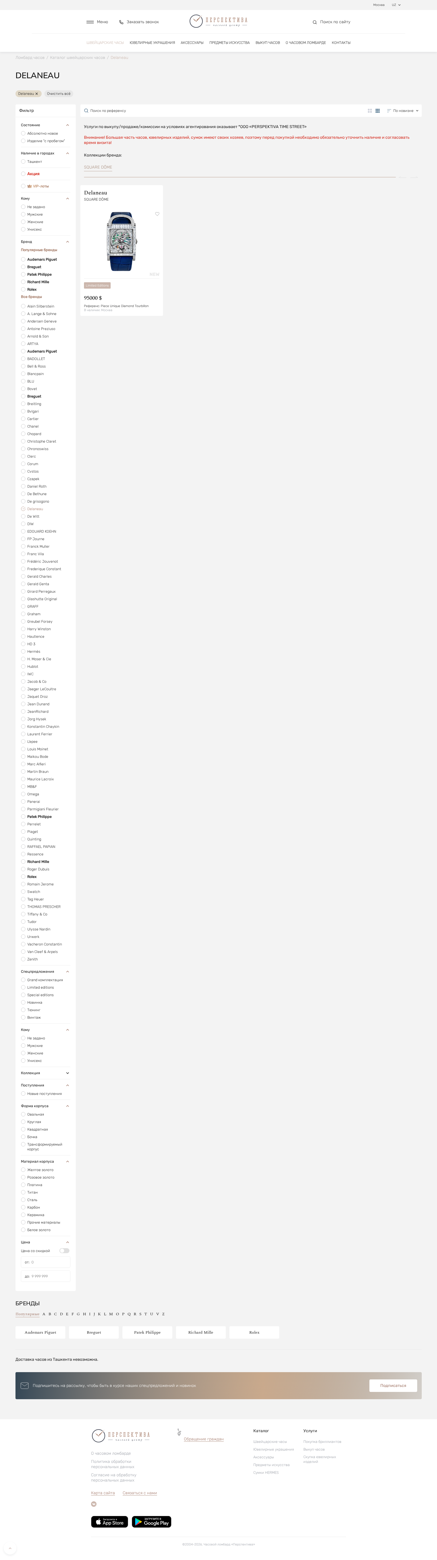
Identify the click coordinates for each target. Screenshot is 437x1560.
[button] (97, 22)
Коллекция (30, 1073)
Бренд (26, 241)
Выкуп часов (268, 42)
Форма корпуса (34, 1106)
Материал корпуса (37, 1161)
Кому (25, 198)
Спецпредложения (37, 971)
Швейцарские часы (105, 42)
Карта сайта (103, 1492)
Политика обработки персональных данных (112, 1464)
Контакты (341, 42)
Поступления (32, 1085)
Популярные (27, 1314)
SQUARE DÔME (98, 167)
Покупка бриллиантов (322, 1441)
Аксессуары (192, 42)
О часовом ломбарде (306, 42)
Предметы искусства (229, 42)
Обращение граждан (204, 1439)
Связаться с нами (140, 1492)
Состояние (30, 125)
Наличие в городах (37, 153)
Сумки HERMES (266, 1472)
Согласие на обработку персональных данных (114, 1477)
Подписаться (393, 1385)
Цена (25, 1242)
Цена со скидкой (35, 1251)
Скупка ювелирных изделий (319, 1459)
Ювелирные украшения (152, 42)
